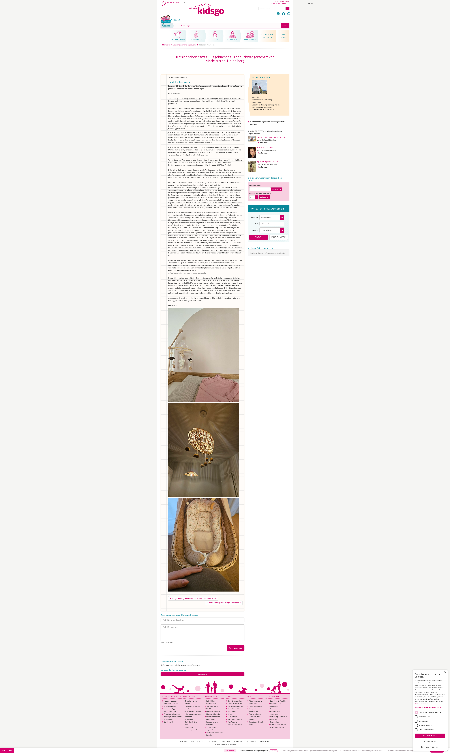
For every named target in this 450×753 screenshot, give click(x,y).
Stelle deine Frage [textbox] (183, 26)
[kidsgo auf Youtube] (288, 13)
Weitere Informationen (422, 704)
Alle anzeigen (202, 674)
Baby (249, 696)
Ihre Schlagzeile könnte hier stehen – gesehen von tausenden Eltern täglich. (236, 751)
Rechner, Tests (171, 696)
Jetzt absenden (235, 648)
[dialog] (430, 710)
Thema (254, 230)
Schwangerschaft (212, 696)
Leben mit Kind (273, 696)
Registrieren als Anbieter (278, 4)
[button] (430, 707)
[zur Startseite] (208, 10)
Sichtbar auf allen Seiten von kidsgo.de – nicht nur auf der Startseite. (338, 751)
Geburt (228, 696)
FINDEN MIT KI (278, 237)
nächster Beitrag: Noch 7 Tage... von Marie (223, 603)
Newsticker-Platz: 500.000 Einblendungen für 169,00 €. (288, 751)
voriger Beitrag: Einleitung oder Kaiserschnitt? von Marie (194, 598)
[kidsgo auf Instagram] (278, 13)
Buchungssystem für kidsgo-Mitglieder (180, 751)
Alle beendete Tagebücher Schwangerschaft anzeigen (267, 122)
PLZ (256, 224)
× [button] (445, 672)
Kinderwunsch (189, 696)
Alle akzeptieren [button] (430, 736)
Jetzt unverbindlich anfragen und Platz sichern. (385, 751)
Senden (285, 26)
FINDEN (258, 237)
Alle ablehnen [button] (430, 742)
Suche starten (276, 189)
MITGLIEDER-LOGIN (282, 1)
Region (254, 217)
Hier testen (199, 751)
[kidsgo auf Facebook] (283, 13)
